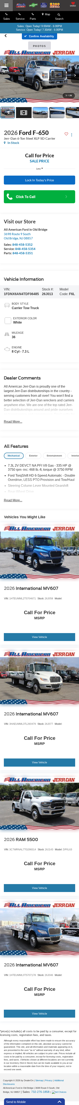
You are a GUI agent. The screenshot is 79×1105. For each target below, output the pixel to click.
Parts (33, 18)
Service (20, 18)
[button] (5, 35)
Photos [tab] (39, 46)
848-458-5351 (23, 253)
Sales (6, 18)
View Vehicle (39, 637)
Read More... (13, 421)
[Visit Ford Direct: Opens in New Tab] (59, 1092)
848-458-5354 (25, 249)
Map (46, 14)
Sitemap (39, 1080)
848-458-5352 (22, 244)
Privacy (48, 1080)
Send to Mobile (16, 1102)
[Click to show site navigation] (6, 5)
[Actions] (71, 134)
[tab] (14, 456)
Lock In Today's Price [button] (39, 180)
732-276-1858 (40, 1091)
